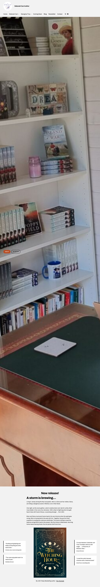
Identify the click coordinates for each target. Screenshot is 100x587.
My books (16, 251)
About (7, 251)
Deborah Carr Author (21, 6)
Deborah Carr (13, 14)
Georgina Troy (25, 14)
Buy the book (60, 581)
